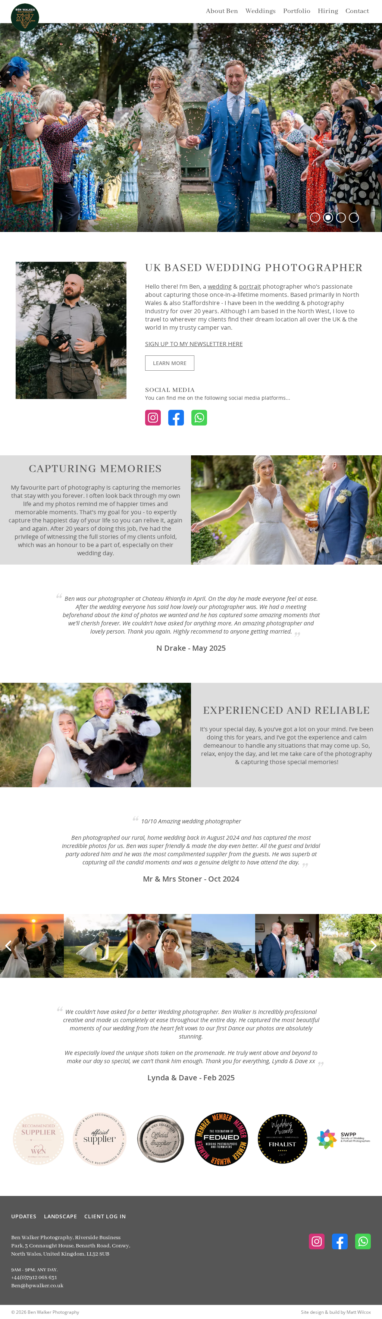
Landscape (60, 1216)
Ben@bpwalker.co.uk (37, 1285)
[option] (191, 127)
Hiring (328, 11)
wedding (220, 286)
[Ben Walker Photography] (19, 11)
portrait (250, 286)
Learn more (166, 363)
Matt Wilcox (359, 1312)
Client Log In (105, 1216)
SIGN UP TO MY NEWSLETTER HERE (194, 344)
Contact (357, 11)
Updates (24, 1216)
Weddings (260, 11)
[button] (315, 218)
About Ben (222, 11)
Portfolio (296, 11)
